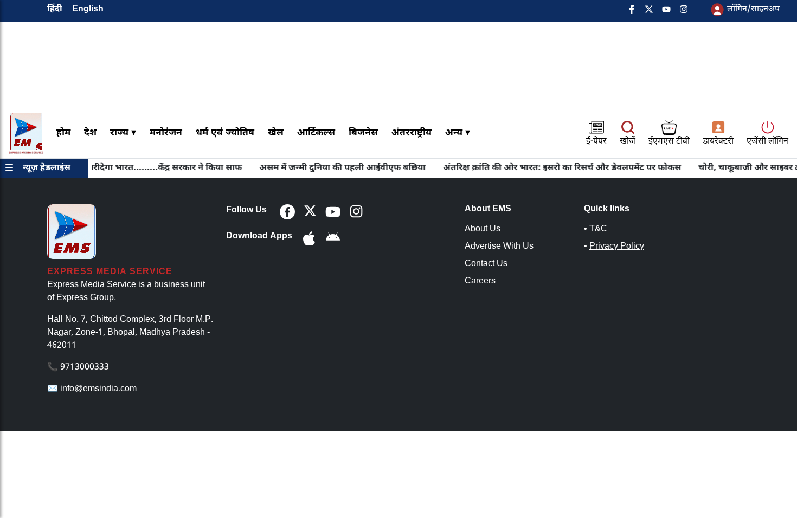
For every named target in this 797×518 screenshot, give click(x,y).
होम (63, 133)
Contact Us (486, 264)
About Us (482, 229)
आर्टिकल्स (316, 133)
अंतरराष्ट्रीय (411, 133)
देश (90, 133)
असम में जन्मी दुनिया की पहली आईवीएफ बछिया (336, 168)
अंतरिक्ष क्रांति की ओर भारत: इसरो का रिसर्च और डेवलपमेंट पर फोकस (555, 168)
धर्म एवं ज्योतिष (225, 133)
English (88, 9)
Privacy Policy (616, 246)
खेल (276, 133)
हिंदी (54, 9)
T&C (598, 229)
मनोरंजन (166, 133)
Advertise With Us (499, 246)
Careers (480, 281)
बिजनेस (363, 133)
